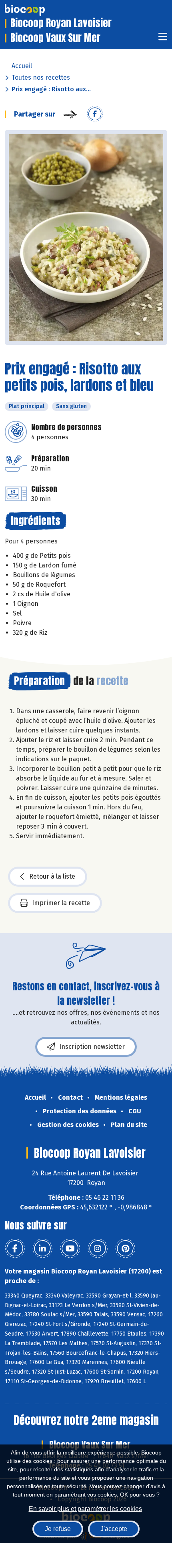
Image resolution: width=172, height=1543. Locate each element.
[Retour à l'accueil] (37, 10)
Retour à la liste (52, 876)
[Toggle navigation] (162, 39)
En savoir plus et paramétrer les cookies (85, 1508)
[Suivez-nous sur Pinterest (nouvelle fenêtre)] (125, 1249)
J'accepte (113, 1528)
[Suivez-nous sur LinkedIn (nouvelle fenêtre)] (42, 1249)
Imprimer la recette (61, 903)
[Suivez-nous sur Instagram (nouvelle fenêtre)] (98, 1249)
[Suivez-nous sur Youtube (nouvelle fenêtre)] (70, 1249)
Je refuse (58, 1528)
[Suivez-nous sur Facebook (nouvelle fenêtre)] (15, 1249)
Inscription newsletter (92, 1046)
